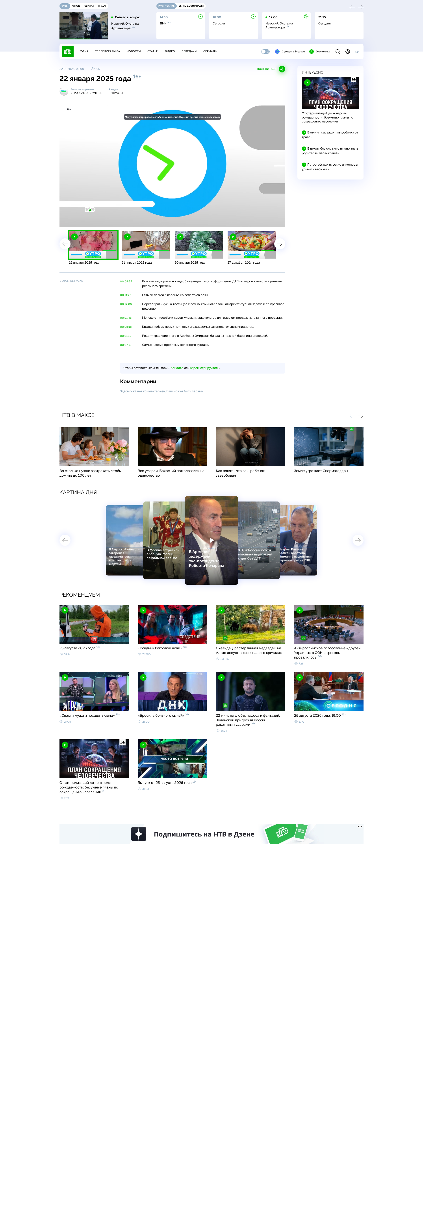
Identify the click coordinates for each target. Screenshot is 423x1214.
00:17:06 (126, 304)
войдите (177, 368)
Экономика (323, 51)
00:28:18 (126, 326)
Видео (170, 51)
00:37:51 (126, 344)
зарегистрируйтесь (204, 368)
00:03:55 (126, 281)
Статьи (152, 51)
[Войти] (347, 51)
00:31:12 (125, 335)
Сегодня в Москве (293, 51)
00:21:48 (126, 317)
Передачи (189, 51)
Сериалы (210, 51)
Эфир (84, 51)
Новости (134, 51)
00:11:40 (126, 295)
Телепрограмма (107, 51)
